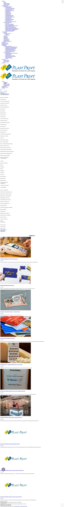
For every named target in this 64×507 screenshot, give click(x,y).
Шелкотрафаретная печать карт (10, 49)
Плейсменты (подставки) (7, 41)
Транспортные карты (9, 17)
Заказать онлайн (2, 231)
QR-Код (7, 58)
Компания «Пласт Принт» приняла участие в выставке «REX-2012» (11, 417)
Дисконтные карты (8, 7)
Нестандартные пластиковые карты (11, 21)
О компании (5, 82)
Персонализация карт (7, 52)
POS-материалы (4, 31)
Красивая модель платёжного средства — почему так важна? (10, 311)
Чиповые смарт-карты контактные (11, 27)
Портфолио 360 (4, 44)
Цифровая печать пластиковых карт (11, 48)
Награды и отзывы (6, 4)
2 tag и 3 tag (7, 23)
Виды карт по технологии (8, 22)
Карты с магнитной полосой (10, 26)
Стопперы (5, 32)
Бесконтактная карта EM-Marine (10, 30)
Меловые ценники (6, 40)
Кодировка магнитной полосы (10, 55)
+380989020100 (2, 230)
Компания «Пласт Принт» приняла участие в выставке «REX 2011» (11, 496)
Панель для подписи (9, 57)
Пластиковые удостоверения (10, 10)
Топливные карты (8, 18)
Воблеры (5, 35)
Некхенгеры (5, 37)
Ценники (7, 34)
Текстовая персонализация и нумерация (11, 53)
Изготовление (4, 45)
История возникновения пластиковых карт (7, 285)
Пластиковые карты (5, 5)
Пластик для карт (6, 60)
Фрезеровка (4, 42)
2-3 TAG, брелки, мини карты (10, 8)
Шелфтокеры (6, 36)
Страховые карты (8, 14)
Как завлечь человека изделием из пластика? (7, 338)
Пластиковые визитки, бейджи (10, 16)
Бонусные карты (8, 11)
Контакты (3, 62)
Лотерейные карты (8, 20)
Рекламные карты (8, 13)
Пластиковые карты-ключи (10, 15)
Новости (5, 2)
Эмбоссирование (8, 54)
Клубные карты (8, 12)
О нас (5, 1)
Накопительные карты (9, 9)
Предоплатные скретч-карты (10, 19)
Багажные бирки (6, 39)
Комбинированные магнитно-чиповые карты (12, 28)
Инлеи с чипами (6, 61)
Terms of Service (23, 506)
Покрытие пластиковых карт (10, 50)
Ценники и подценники (7, 33)
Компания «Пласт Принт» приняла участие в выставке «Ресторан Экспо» (12, 470)
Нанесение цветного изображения (11, 56)
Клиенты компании (7, 3)
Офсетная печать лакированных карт (11, 47)
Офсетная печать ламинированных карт (11, 46)
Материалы (3, 59)
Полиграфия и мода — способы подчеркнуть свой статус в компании (11, 364)
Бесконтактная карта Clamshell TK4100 (11, 29)
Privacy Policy (17, 506)
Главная (3, 81)
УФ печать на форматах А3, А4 (10, 51)
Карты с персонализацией (9, 24)
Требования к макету (5, 43)
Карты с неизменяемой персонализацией (12, 25)
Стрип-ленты (6, 38)
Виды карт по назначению (8, 6)
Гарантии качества (6, 85)
